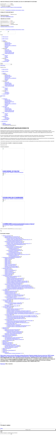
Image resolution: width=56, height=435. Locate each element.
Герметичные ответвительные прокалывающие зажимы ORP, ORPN (20, 320)
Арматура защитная (8, 274)
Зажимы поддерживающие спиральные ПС (15, 278)
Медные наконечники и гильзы (11, 347)
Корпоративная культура (9, 101)
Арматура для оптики (7, 235)
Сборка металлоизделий (9, 111)
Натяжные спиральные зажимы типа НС (14, 283)
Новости (6, 113)
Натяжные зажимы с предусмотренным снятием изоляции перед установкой (21, 311)
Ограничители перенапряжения (9, 350)
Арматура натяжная (8, 271)
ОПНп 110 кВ (7, 261)
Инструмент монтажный (7, 342)
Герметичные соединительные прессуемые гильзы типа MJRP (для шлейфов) (21, 315)
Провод (4, 351)
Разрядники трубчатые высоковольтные (14, 332)
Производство (7, 99)
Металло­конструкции (7, 336)
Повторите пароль (14, 24)
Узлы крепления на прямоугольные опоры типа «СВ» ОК (18, 254)
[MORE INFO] (5, 200)
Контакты (4, 116)
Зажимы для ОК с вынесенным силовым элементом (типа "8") (18, 239)
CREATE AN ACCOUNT (5, 7)
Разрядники (5, 328)
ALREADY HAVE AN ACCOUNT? (7, 26)
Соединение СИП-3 (8, 314)
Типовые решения (8, 109)
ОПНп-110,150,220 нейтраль (10, 264)
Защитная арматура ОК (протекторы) (12, 236)
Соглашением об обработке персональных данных (14, 10)
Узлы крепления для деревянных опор (14, 246)
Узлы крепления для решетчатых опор (14, 250)
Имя (12, 3)
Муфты (4, 349)
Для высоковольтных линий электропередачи (13, 337)
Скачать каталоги (8, 108)
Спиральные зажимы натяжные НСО (14, 240)
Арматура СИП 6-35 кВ (7, 306)
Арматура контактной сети (8, 340)
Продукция (5, 106)
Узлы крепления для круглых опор (13, 247)
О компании (5, 98)
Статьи (6, 114)
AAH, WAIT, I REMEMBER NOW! (7, 16)
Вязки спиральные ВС (11, 277)
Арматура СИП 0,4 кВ (7, 299)
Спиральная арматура (7, 275)
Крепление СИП (8, 304)
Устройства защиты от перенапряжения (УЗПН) (16, 326)
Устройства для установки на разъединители (15, 294)
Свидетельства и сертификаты (10, 103)
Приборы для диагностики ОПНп (11, 266)
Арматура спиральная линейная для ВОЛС (13, 284)
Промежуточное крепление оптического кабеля (14, 241)
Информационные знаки (7, 343)
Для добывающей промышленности (11, 338)
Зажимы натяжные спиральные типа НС (14, 308)
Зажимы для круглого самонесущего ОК (14, 238)
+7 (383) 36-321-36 (4, 36)
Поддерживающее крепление (14, 249)
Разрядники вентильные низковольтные (14, 331)
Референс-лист (7, 102)
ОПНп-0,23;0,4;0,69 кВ (9, 258)
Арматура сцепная (8, 269)
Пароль (12, 4)
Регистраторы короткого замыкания (9, 335)
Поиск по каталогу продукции (6, 228)
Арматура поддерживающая (10, 270)
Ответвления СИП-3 (9, 319)
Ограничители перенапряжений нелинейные (11, 257)
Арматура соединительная (10, 272)
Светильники (5, 352)
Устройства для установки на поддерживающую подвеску (18, 298)
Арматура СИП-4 (8, 301)
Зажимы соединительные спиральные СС (15, 280)
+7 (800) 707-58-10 (4, 38)
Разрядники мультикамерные (10, 334)
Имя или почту (14, 14)
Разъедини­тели (5, 327)
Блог (3, 112)
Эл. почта (13, 22)
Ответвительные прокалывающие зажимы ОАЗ (16, 321)
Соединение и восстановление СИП (11, 305)
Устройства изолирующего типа (11, 290)
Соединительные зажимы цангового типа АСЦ (16, 318)
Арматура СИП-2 (8, 300)
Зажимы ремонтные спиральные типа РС (14, 279)
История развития (8, 100)
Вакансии (6, 104)
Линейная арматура (6, 268)
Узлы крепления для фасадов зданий (14, 253)
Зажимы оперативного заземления (13, 324)
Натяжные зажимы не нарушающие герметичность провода (18, 310)
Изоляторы (5, 341)
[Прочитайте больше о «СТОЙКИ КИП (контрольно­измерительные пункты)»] (3, 226)
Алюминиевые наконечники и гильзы (12, 345)
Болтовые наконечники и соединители (12, 346)
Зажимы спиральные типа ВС (12, 309)
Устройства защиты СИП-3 (10, 323)
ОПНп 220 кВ (7, 263)
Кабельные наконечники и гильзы (9, 344)
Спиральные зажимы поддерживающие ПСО (15, 244)
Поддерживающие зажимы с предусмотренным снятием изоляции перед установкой (23, 313)
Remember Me (4, 6)
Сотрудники (7, 118)
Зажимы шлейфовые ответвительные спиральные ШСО (17, 282)
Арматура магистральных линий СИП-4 (14, 302)
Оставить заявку (6, 119)
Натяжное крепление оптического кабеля (12, 237)
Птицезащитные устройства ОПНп (11, 267)
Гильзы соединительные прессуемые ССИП (15, 317)
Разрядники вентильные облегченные (12, 329)
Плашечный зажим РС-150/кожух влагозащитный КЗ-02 (17, 322)
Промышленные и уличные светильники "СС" (13, 353)
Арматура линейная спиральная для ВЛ (12, 276)
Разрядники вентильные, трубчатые (11, 330)
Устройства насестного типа (10, 292)
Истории (6, 115)
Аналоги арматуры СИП (9, 110)
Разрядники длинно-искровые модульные (12, 333)
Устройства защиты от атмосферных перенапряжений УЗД (18, 325)
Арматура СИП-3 (8, 307)
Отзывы (6, 105)
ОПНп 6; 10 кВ (7, 259)
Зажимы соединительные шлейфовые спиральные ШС (17, 281)
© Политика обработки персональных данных (40, 356)
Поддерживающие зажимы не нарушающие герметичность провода (19, 312)
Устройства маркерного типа (10, 291)
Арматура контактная (9, 273)
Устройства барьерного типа (10, 296)
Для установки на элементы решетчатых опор (15, 297)
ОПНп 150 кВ (7, 262)
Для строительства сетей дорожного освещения (14, 339)
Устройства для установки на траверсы (14, 295)
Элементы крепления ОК (9, 245)
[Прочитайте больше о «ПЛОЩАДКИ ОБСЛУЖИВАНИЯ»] (3, 200)
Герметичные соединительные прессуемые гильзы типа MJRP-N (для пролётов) (22, 316)
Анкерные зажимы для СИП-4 (15, 303)
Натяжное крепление (13, 248)
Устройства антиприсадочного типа (11, 293)
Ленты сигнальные (6, 348)
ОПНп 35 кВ (7, 260)
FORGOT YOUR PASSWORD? (16, 7)
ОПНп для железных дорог (10, 265)
